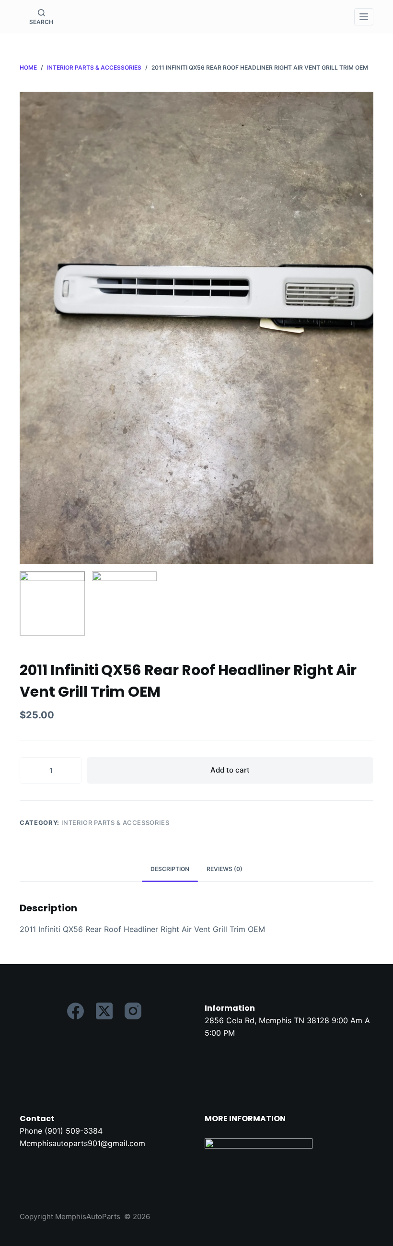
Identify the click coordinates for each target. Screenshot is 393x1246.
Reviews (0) (225, 868)
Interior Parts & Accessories (115, 822)
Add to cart (230, 769)
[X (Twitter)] (104, 1011)
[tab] (170, 869)
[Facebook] (75, 1011)
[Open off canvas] (363, 16)
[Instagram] (133, 1011)
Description (169, 868)
